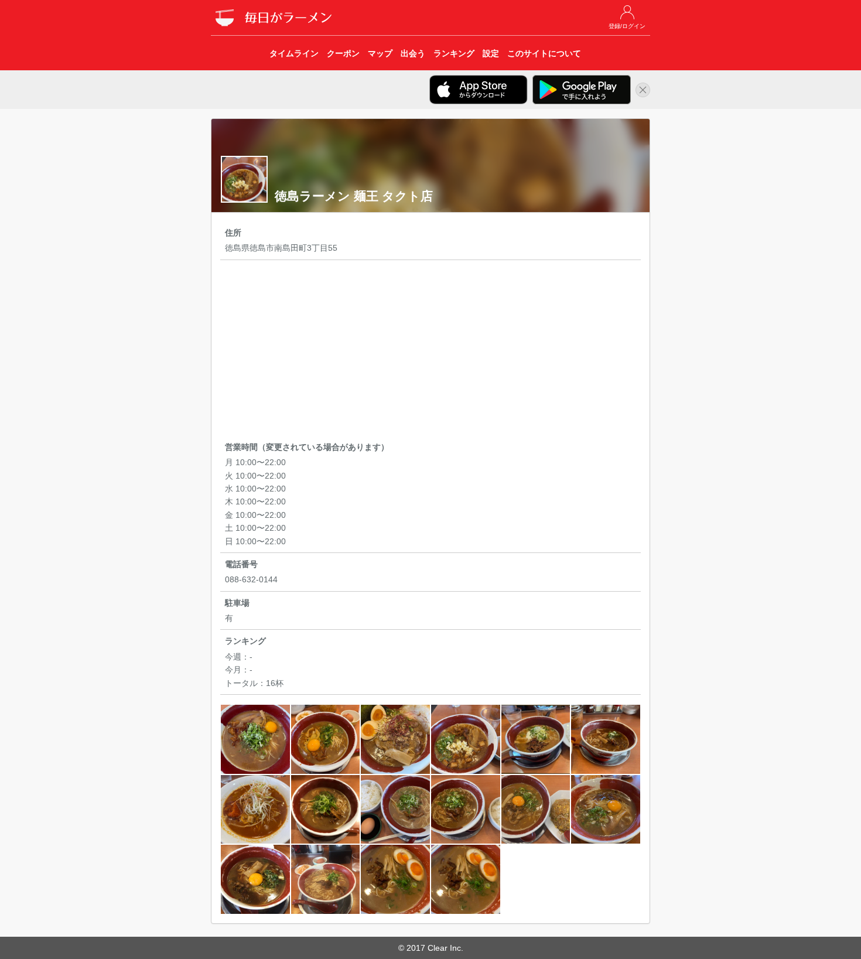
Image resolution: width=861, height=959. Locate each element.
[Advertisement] (430, 353)
